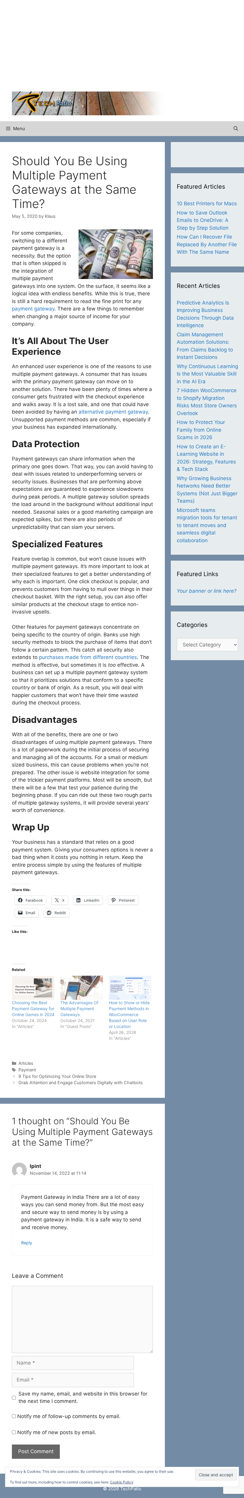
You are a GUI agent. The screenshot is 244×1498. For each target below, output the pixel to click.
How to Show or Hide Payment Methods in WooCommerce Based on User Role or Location (129, 1014)
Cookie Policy (121, 1482)
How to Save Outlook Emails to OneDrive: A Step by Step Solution (203, 220)
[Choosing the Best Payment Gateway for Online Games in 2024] (33, 988)
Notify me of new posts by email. (56, 1432)
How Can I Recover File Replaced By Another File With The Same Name (207, 244)
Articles (25, 1063)
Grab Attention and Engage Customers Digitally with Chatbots (80, 1082)
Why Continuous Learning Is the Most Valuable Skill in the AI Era (207, 373)
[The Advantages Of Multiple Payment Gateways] (81, 988)
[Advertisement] (183, 47)
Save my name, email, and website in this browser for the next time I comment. (82, 1397)
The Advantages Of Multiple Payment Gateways (79, 1008)
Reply (26, 1242)
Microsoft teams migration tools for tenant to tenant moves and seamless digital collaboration (207, 525)
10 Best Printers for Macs (207, 203)
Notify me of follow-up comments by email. (69, 1416)
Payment (27, 1069)
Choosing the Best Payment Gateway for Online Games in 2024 (33, 1008)
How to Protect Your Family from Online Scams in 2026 (201, 429)
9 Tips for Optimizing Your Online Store (57, 1076)
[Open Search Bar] (236, 128)
